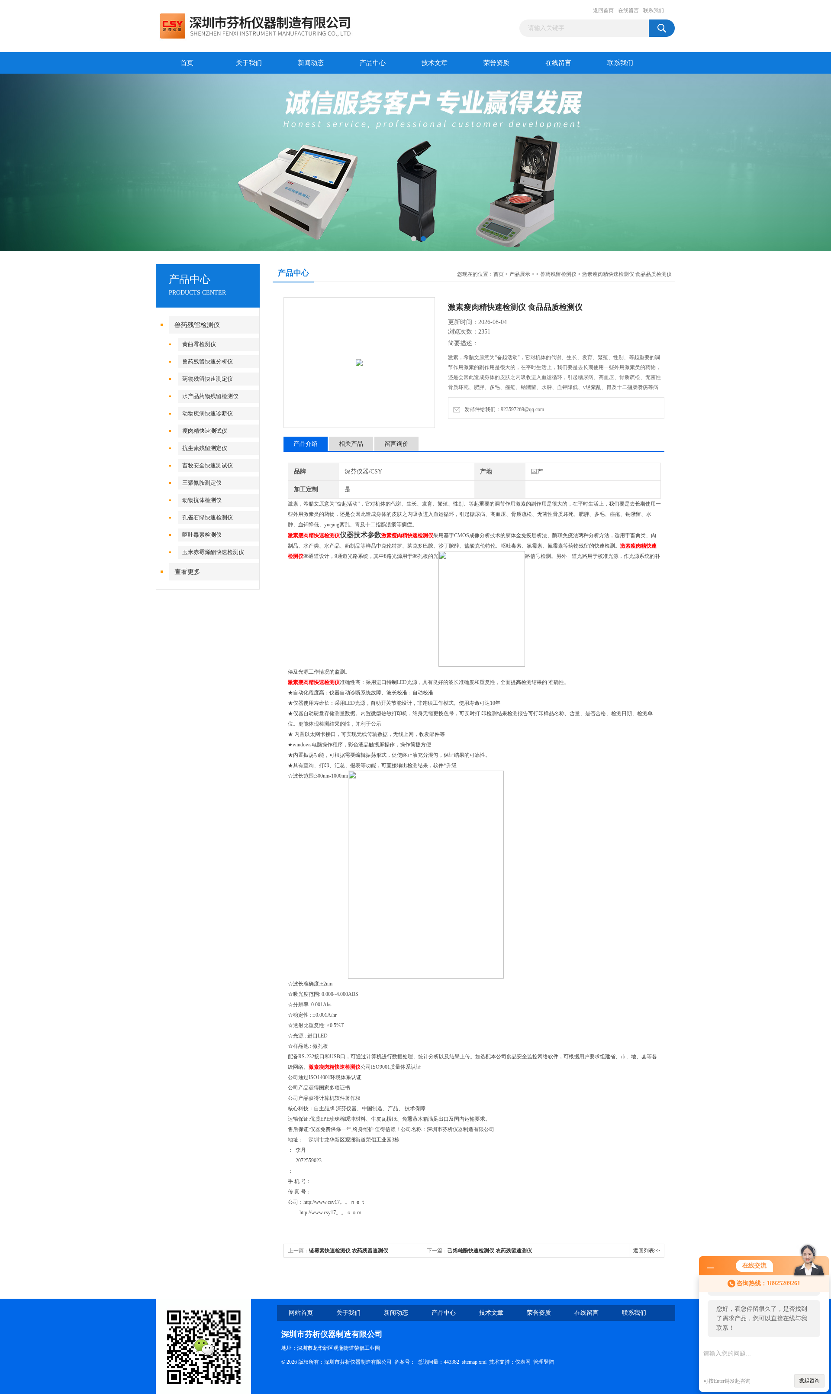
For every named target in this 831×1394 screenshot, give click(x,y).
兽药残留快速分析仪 (207, 361)
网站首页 (301, 1313)
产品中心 (373, 62)
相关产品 (351, 444)
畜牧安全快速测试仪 (207, 465)
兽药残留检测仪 (197, 324)
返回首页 (603, 10)
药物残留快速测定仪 (207, 379)
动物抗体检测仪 (202, 500)
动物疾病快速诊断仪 (207, 413)
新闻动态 (311, 62)
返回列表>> (646, 1251)
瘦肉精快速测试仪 (204, 431)
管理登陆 (543, 1362)
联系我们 (653, 10)
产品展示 (519, 274)
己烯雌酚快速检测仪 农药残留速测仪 (490, 1251)
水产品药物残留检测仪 (210, 396)
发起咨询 (809, 1381)
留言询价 (396, 444)
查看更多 (187, 571)
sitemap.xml (474, 1362)
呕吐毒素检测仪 (202, 535)
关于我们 (249, 62)
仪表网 (523, 1362)
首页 (186, 62)
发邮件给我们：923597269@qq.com (503, 409)
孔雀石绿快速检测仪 (207, 517)
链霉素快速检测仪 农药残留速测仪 (348, 1251)
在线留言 (628, 10)
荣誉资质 (496, 62)
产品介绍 (305, 444)
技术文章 (435, 62)
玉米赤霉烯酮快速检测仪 (213, 552)
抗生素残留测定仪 (204, 448)
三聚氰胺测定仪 (202, 483)
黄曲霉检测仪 (199, 344)
